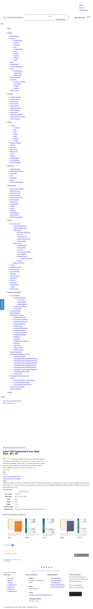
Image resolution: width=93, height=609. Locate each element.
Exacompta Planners (56, 580)
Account (3, 397)
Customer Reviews (12, 591)
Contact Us (81, 7)
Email (18, 476)
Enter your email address (75, 585)
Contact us (10, 582)
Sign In (80, 5)
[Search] (66, 17)
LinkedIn (14, 476)
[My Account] (70, 19)
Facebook (5, 476)
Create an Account (83, 9)
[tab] (7, 560)
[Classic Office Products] (15, 17)
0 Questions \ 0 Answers (10, 553)
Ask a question (8, 458)
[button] (81, 555)
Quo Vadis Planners (56, 578)
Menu (2, 23)
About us (9, 580)
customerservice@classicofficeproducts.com (40, 595)
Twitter (10, 476)
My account (10, 578)
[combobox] (56, 16)
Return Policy (11, 587)
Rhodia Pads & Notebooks (58, 584)
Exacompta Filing (55, 582)
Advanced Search (60, 19)
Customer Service (12, 584)
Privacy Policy (11, 589)
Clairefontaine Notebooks (57, 587)
